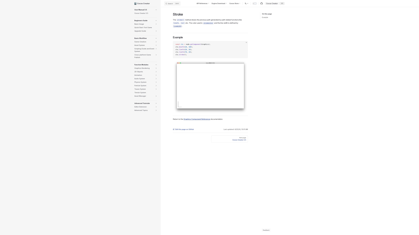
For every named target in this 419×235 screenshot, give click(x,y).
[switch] (254, 3)
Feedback (266, 230)
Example (265, 17)
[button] (145, 10)
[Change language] (246, 3)
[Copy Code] (244, 44)
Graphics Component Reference (197, 119)
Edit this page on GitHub (184, 129)
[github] (262, 3)
